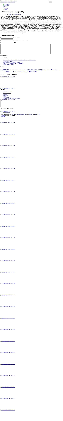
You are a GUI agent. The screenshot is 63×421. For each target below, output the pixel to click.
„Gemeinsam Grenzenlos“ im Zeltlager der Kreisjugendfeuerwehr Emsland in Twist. (19, 60)
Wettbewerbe (33, 72)
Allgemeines (17, 14)
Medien (53, 69)
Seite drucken (3, 2)
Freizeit (5, 6)
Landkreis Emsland (6, 97)
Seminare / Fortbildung (18, 71)
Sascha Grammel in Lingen (8, 64)
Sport (25, 71)
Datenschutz (2, 116)
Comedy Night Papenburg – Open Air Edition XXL (13, 63)
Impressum (8, 2)
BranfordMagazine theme (22, 114)
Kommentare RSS (6, 112)
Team (28, 71)
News (20, 14)
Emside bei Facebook (7, 93)
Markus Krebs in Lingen (7, 61)
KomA (4, 96)
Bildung (5, 9)
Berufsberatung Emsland (8, 91)
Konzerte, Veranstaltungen (35, 69)
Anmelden (13, 2)
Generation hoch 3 (6, 94)
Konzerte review (47, 69)
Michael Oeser (31, 114)
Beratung (6, 8)
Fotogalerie (6, 5)
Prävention (11, 71)
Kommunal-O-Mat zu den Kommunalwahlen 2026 (13, 62)
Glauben (25, 69)
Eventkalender (7, 4)
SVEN (10, 14)
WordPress (14, 114)
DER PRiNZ (37, 114)
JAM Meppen (5, 95)
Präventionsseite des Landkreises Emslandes (11, 98)
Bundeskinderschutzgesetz (14, 69)
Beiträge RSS (5, 111)
